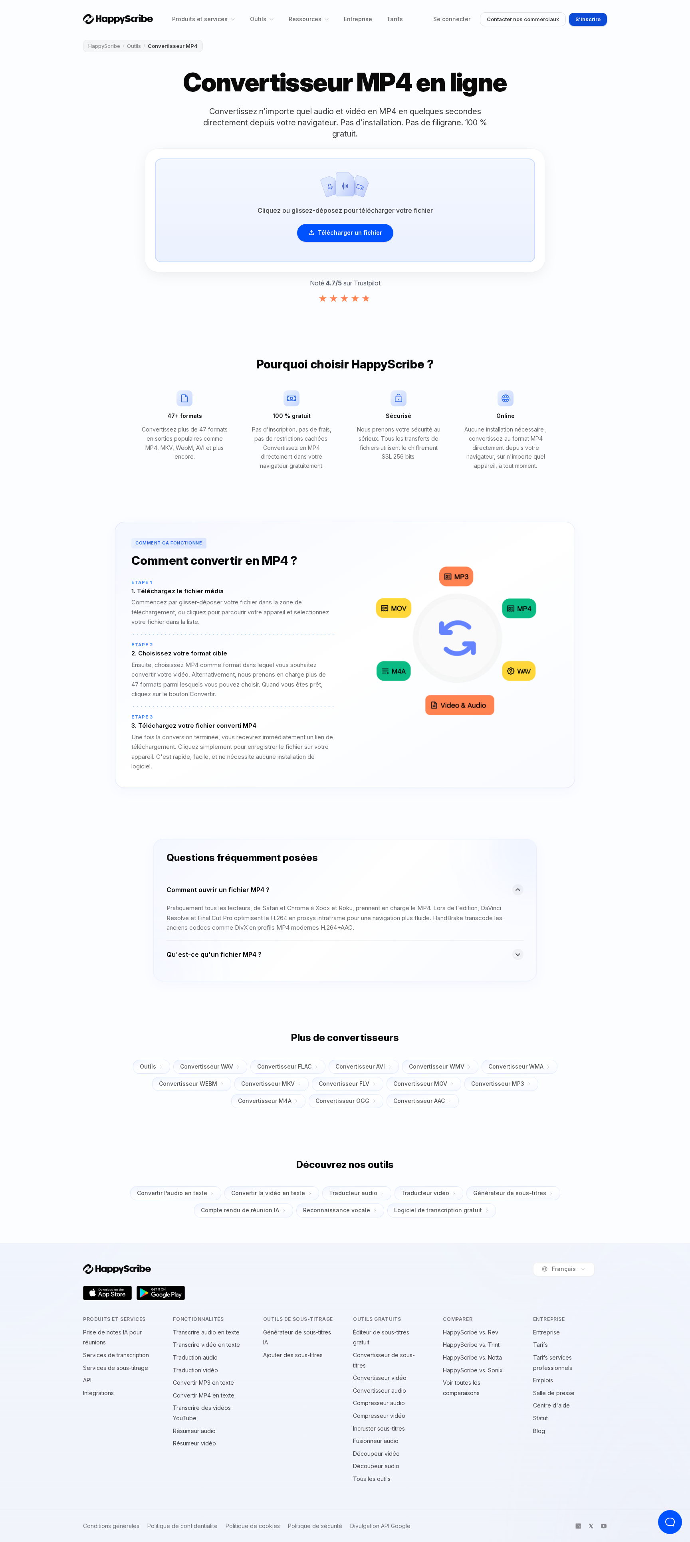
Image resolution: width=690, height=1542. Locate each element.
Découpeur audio (376, 1466)
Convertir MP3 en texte (203, 1382)
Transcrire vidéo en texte (206, 1344)
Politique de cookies (253, 1526)
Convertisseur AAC (419, 1100)
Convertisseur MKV (268, 1083)
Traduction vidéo (195, 1370)
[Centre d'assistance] (670, 1522)
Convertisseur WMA (515, 1066)
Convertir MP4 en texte (203, 1395)
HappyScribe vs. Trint (471, 1344)
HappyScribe (104, 46)
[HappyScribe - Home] (118, 19)
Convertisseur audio (379, 1390)
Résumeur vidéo (194, 1443)
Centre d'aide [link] (551, 1405)
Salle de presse (554, 1393)
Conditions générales (111, 1526)
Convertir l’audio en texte (172, 1193)
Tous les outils (372, 1478)
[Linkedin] (578, 1526)
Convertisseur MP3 (497, 1083)
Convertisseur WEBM (188, 1083)
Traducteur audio (353, 1193)
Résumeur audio (194, 1430)
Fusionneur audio (376, 1440)
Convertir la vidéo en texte (268, 1193)
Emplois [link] (543, 1380)
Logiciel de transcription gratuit (438, 1210)
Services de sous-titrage (115, 1367)
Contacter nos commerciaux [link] (523, 19)
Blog (539, 1430)
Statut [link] (540, 1418)
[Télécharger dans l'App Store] (107, 1293)
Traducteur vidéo (425, 1193)
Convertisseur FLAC (284, 1066)
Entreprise (358, 19)
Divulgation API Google (380, 1526)
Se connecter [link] (451, 19)
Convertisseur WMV (436, 1066)
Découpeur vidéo (376, 1453)
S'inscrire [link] (588, 19)
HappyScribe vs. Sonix (473, 1370)
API (87, 1380)
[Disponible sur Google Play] (161, 1293)
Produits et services (200, 19)
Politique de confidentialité (182, 1526)
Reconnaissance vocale (336, 1210)
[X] (591, 1526)
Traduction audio (195, 1357)
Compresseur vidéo (379, 1415)
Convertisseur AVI (360, 1066)
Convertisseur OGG (342, 1100)
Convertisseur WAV (206, 1066)
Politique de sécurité (315, 1526)
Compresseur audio (379, 1402)
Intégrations (98, 1393)
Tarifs (395, 19)
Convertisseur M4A (264, 1100)
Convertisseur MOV (420, 1083)
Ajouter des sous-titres (293, 1355)
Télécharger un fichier (350, 232)
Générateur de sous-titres (509, 1193)
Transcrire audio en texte (206, 1332)
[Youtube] (604, 1526)
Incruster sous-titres (379, 1428)
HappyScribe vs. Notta (472, 1357)
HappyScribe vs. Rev (470, 1332)
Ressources (305, 19)
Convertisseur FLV (344, 1083)
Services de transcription (116, 1355)
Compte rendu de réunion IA (240, 1210)
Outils (258, 19)
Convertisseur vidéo (379, 1377)
